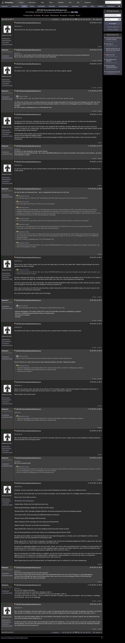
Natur (92, 6)
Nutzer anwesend (113, 11)
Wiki (78, 2)
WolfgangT (5, 567)
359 (89, 19)
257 (71, 19)
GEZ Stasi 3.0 (111, 44)
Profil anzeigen (6, 38)
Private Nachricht (6, 40)
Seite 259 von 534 (7, 19)
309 (87, 19)
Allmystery (9, 2)
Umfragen (100, 6)
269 (84, 19)
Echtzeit (21, 2)
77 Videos (46, 15)
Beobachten (55, 15)
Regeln (18, 638)
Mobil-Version (24, 638)
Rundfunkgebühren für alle (113, 72)
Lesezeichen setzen (7, 44)
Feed (72, 12)
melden (100, 46)
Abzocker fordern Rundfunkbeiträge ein (112, 67)
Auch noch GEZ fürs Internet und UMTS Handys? (113, 39)
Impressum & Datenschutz (8, 638)
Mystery (32, 6)
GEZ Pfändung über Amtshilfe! (111, 61)
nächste (98, 19)
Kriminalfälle (41, 6)
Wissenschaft (15, 6)
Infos (78, 15)
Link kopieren (5, 42)
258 (73, 19)
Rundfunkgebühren (58, 12)
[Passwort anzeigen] (119, 20)
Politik (24, 6)
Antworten (64, 15)
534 (94, 19)
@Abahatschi (18, 26)
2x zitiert (94, 158)
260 (79, 19)
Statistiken (61, 2)
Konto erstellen (113, 29)
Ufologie (84, 6)
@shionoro (17, 53)
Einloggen (113, 23)
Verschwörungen (63, 6)
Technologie (75, 6)
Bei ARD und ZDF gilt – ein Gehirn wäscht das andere (113, 50)
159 (63, 19)
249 (68, 19)
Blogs (42, 2)
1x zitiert (94, 60)
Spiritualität (52, 6)
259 (76, 19)
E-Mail (76, 12)
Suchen (72, 15)
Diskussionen (32, 2)
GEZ (45, 12)
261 (81, 19)
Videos (51, 2)
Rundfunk (49, 12)
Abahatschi (5, 50)
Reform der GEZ (112, 55)
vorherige (55, 19)
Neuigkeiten (87, 2)
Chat (70, 2)
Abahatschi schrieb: (24, 196)
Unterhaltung (110, 6)
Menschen (5, 6)
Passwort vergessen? (113, 27)
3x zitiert (94, 111)
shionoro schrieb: (23, 96)
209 (66, 19)
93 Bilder (38, 15)
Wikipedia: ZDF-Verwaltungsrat (25, 500)
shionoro (4, 23)
